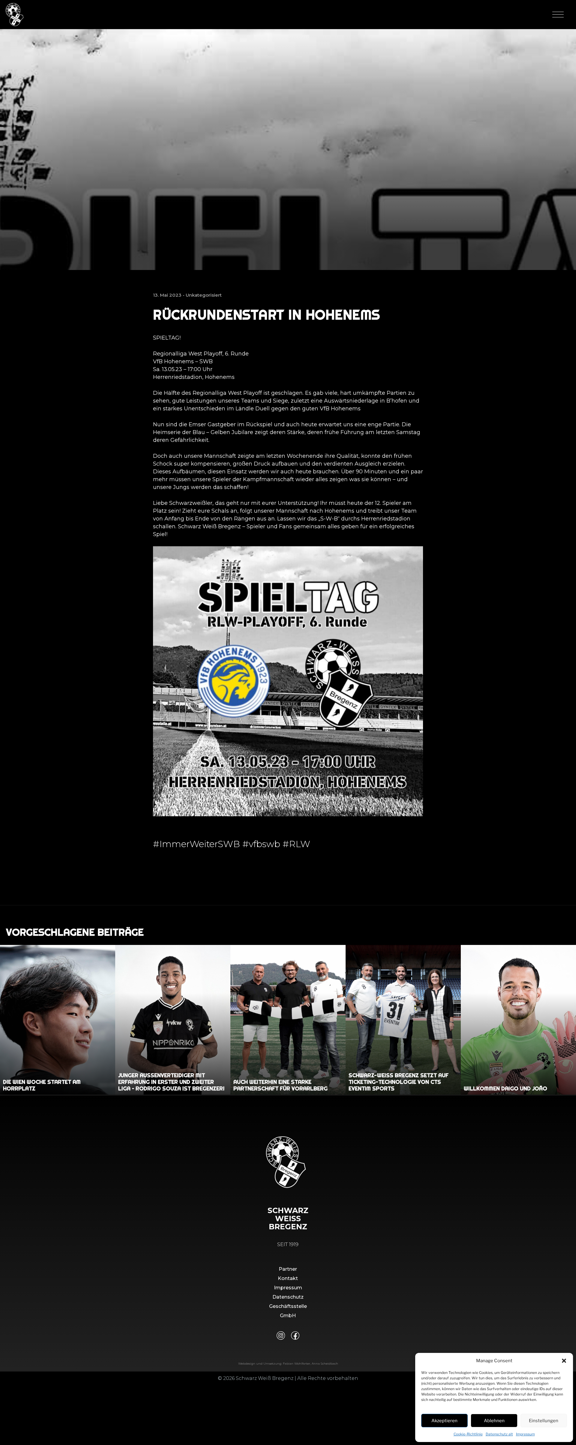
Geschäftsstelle (288, 1306)
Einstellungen (543, 1420)
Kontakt (288, 1278)
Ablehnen (494, 1420)
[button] (564, 1361)
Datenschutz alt (499, 1434)
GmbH (288, 1315)
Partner (288, 1269)
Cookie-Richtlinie (468, 1434)
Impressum (525, 1434)
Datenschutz (288, 1297)
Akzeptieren (444, 1420)
